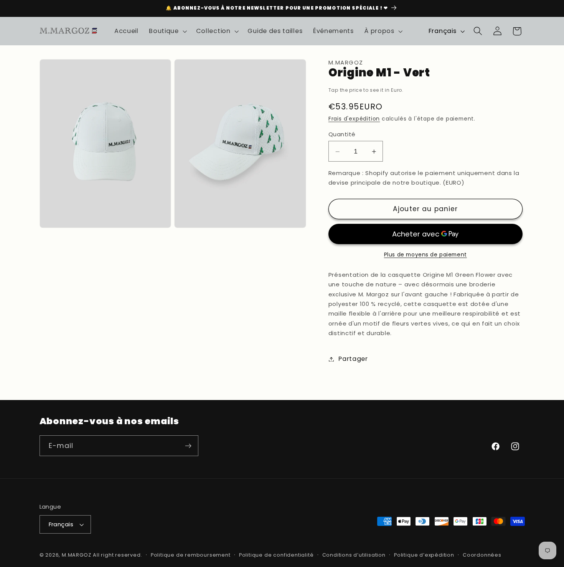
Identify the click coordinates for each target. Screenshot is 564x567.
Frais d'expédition (354, 119)
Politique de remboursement (191, 555)
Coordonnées (482, 555)
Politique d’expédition (424, 555)
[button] (167, 31)
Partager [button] (353, 359)
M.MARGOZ (76, 555)
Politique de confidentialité (276, 555)
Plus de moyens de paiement (425, 255)
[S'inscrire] (188, 446)
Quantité (342, 134)
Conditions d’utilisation (354, 555)
